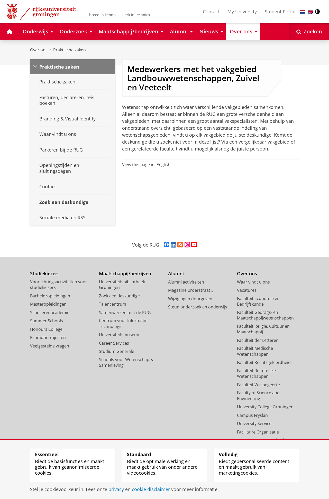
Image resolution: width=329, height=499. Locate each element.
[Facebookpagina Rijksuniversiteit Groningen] (166, 245)
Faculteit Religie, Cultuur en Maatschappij (263, 329)
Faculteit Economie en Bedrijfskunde (258, 301)
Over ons (39, 50)
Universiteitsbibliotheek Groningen (122, 284)
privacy (116, 489)
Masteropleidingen (48, 304)
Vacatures (247, 290)
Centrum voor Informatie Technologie (123, 323)
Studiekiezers (45, 274)
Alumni (176, 274)
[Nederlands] (302, 12)
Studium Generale (116, 351)
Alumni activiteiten (186, 282)
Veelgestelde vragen (49, 346)
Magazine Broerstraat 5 (191, 290)
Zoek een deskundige (119, 296)
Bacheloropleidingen (50, 296)
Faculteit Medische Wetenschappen (255, 351)
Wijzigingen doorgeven (190, 299)
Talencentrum (112, 304)
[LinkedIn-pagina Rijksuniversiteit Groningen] (173, 245)
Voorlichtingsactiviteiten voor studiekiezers (58, 284)
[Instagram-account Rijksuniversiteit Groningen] (187, 245)
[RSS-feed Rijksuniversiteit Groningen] (180, 245)
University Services (255, 423)
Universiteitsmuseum (120, 334)
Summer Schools (46, 321)
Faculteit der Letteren (258, 340)
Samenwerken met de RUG (125, 312)
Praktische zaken (69, 50)
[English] (310, 12)
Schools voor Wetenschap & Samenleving (126, 362)
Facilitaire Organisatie (258, 432)
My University (242, 11)
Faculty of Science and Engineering (258, 395)
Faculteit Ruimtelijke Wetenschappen (256, 373)
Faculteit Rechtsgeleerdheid (264, 362)
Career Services (114, 343)
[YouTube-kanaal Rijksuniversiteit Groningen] (194, 245)
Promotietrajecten (48, 337)
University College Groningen (265, 407)
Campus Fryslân (252, 415)
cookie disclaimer (151, 489)
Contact (211, 11)
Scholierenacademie (49, 312)
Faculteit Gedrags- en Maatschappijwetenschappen (265, 315)
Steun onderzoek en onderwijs (197, 307)
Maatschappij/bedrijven (125, 274)
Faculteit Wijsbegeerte (258, 385)
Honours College (46, 329)
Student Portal (280, 11)
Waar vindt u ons (253, 282)
